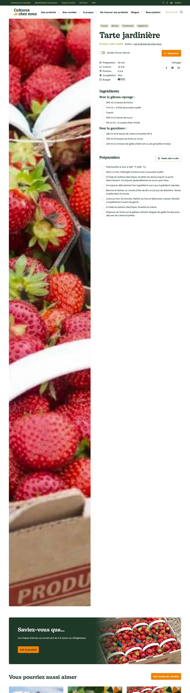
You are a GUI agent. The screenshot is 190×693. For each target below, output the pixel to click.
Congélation (109, 75)
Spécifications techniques (46, 3)
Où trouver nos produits (114, 12)
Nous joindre (153, 12)
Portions (107, 71)
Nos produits (48, 12)
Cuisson (107, 66)
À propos (88, 12)
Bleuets (115, 26)
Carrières (83, 3)
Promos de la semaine (20, 3)
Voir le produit (28, 649)
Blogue (135, 12)
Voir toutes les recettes (166, 676)
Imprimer (173, 53)
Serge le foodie (68, 3)
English (178, 3)
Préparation (109, 62)
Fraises (104, 26)
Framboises (128, 26)
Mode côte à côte (170, 158)
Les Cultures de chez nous (147, 44)
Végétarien (142, 26)
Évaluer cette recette (111, 44)
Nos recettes (70, 12)
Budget (107, 79)
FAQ (93, 3)
